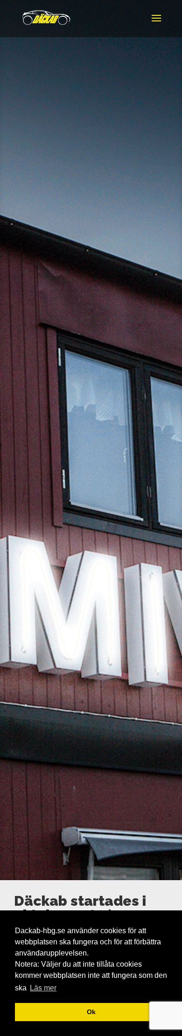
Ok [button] (91, 1012)
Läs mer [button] (43, 988)
